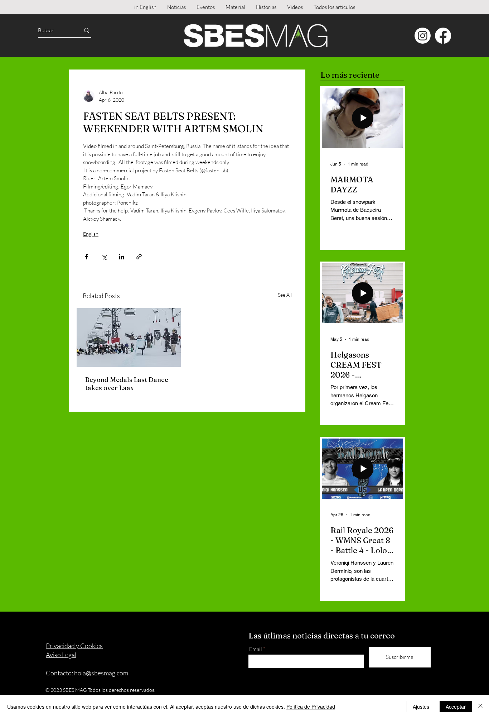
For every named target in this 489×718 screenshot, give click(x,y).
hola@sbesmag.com (101, 673)
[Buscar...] (86, 30)
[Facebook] (443, 36)
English (90, 234)
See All (285, 295)
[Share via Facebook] (86, 256)
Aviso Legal (61, 655)
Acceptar (456, 706)
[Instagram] (423, 36)
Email (255, 649)
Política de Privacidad (310, 706)
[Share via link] (139, 256)
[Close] (480, 706)
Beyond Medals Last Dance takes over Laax (126, 383)
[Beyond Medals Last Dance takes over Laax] (129, 337)
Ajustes (421, 706)
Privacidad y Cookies (74, 646)
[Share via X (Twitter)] (104, 256)
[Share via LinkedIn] (121, 256)
